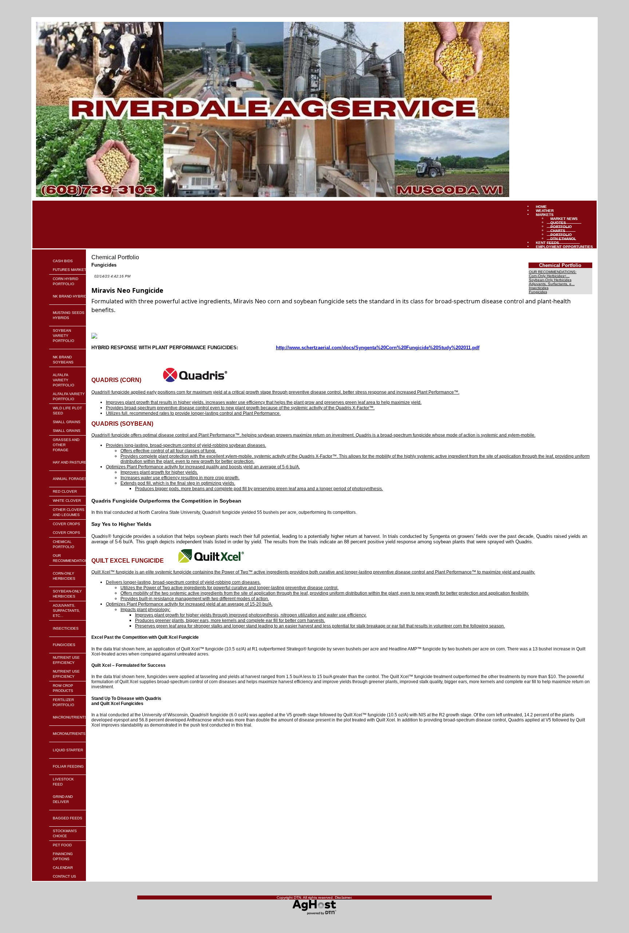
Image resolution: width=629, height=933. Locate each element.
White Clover (67, 501)
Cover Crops (66, 524)
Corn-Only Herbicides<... (549, 276)
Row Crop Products (63, 688)
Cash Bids (63, 261)
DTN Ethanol (563, 238)
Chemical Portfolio (63, 544)
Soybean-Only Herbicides (67, 593)
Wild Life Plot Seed (67, 410)
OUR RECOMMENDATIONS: (72, 558)
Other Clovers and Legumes (68, 512)
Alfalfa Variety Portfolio (63, 380)
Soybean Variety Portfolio (63, 335)
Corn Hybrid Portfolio (65, 281)
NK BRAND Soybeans (63, 359)
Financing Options (63, 856)
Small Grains (66, 422)
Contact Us (64, 876)
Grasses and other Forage (66, 445)
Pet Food (62, 845)
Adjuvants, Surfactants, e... (552, 284)
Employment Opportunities (564, 246)
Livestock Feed (63, 781)
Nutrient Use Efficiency (66, 660)
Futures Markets (71, 270)
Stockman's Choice (65, 833)
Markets (545, 214)
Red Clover (65, 491)
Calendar (63, 868)
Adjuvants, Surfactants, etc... (66, 610)
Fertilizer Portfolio (63, 702)
